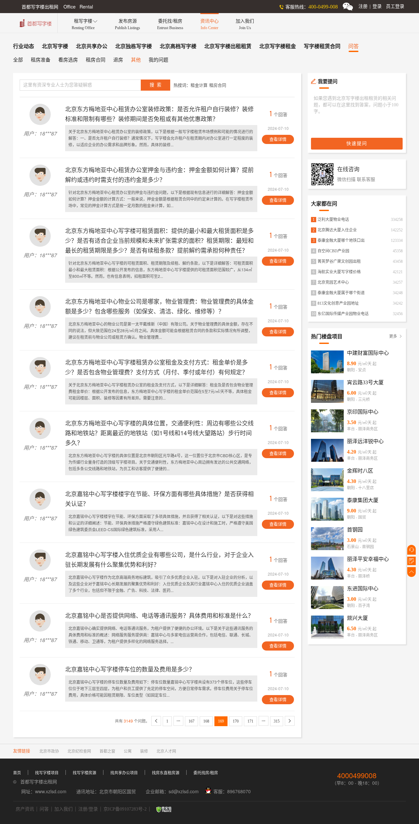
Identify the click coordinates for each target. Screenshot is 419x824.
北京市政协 (49, 751)
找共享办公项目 (124, 773)
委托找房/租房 (205, 773)
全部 (18, 60)
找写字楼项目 (47, 773)
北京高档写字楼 (178, 46)
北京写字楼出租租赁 (227, 46)
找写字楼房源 (84, 773)
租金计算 (199, 85)
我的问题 (158, 60)
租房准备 (40, 60)
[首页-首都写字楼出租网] (35, 22)
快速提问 (356, 143)
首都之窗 (107, 751)
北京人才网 (166, 751)
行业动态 (23, 46)
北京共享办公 (91, 46)
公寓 (128, 751)
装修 (144, 751)
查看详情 (277, 139)
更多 (396, 336)
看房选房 (68, 60)
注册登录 (370, 6)
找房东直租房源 (165, 773)
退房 (118, 60)
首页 (17, 773)
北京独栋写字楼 (133, 46)
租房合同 (95, 60)
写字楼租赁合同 (322, 46)
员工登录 (395, 6)
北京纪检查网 (79, 751)
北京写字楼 (55, 46)
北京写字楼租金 (277, 46)
